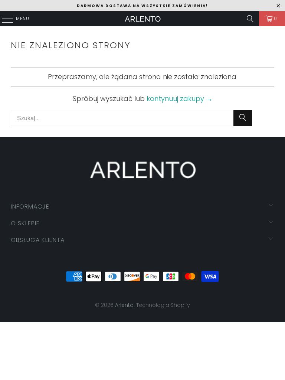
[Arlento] (142, 18)
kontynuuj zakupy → (180, 98)
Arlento (124, 305)
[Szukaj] (250, 18)
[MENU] (3, 18)
